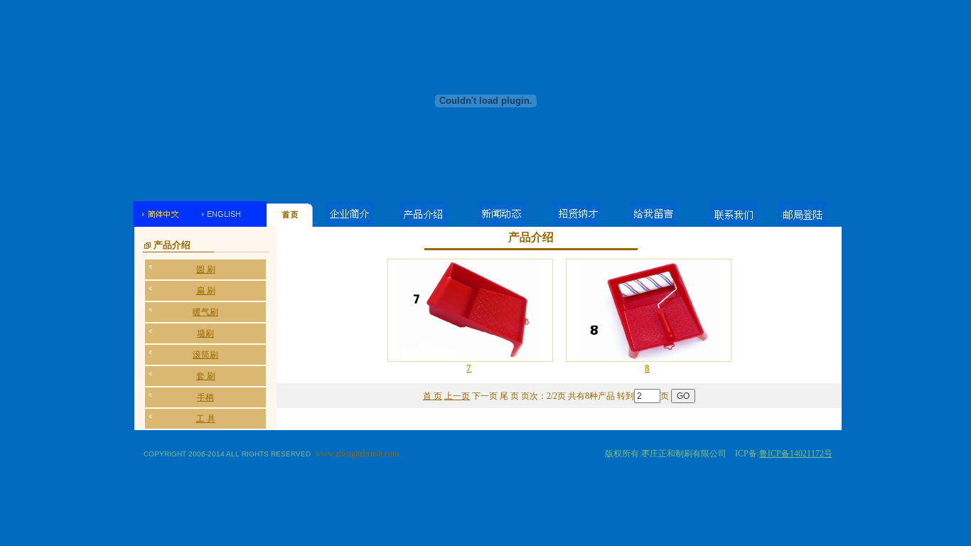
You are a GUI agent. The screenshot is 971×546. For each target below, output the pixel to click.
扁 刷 (205, 291)
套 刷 (205, 376)
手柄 (205, 397)
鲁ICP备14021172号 (795, 454)
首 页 (432, 396)
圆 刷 (205, 269)
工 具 (205, 419)
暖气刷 (205, 312)
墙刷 (205, 333)
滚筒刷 (205, 355)
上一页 (457, 396)
